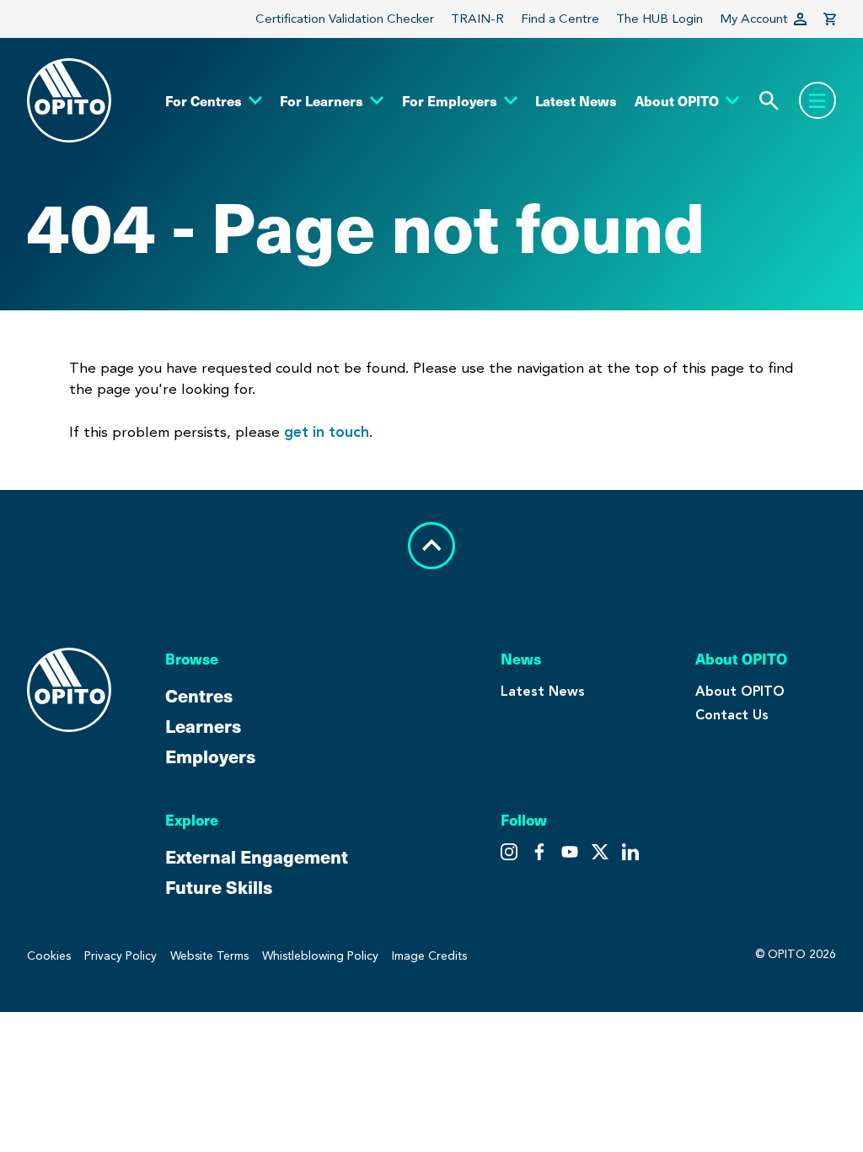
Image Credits (429, 956)
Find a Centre (560, 18)
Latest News (543, 691)
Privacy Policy (120, 956)
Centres (199, 695)
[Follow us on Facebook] (569, 851)
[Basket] (829, 19)
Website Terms (209, 956)
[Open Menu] (817, 100)
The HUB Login (659, 18)
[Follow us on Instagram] (509, 851)
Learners (203, 725)
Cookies (49, 956)
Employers (210, 755)
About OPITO (740, 691)
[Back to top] (431, 545)
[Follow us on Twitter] (539, 851)
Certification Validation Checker (344, 18)
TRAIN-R (477, 18)
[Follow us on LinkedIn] (630, 851)
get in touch (326, 431)
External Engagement (256, 856)
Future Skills (218, 886)
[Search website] (769, 100)
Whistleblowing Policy (320, 956)
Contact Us (732, 715)
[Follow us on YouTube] (600, 851)
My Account (754, 18)
